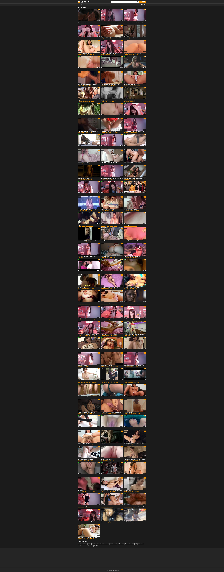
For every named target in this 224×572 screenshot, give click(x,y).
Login (145, 4)
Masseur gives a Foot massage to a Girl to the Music (110, 84)
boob (134, 272)
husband (138, 413)
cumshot (105, 132)
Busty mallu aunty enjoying (82, 225)
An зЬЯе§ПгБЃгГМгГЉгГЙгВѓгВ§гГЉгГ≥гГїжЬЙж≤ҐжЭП (87, 412)
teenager (85, 543)
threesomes (91, 132)
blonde (83, 23)
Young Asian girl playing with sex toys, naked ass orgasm (134, 318)
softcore (112, 23)
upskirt (82, 101)
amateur (125, 54)
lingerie (135, 38)
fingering (102, 163)
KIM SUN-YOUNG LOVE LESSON (129, 100)
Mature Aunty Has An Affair (105, 521)
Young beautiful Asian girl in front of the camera (109, 193)
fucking (103, 543)
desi (85, 210)
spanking (136, 257)
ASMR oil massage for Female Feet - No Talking (109, 334)
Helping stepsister (81, 490)
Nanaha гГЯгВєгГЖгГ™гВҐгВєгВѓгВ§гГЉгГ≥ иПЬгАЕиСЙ (87, 381)
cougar (138, 382)
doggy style (138, 210)
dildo (89, 163)
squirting (86, 70)
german (116, 366)
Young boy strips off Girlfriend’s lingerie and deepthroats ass (88, 240)
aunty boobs (138, 272)
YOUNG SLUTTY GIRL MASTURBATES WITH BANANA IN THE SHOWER (135, 474)
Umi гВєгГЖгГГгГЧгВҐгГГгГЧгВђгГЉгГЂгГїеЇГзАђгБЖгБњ (87, 537)
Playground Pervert (81, 100)
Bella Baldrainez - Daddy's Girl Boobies (108, 209)
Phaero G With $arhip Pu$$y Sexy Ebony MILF (132, 381)
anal (78, 163)
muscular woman (136, 70)
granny (134, 163)
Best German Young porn (82, 68)
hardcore (82, 70)
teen (104, 54)
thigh (132, 507)
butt (126, 543)
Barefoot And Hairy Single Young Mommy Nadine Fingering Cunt (135, 443)
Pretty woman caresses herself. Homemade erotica (110, 287)
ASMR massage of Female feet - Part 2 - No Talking (110, 271)
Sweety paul (103, 443)
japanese (105, 23)
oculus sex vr (92, 210)
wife (90, 226)
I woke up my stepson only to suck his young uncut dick (87, 84)
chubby (113, 460)
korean (134, 101)
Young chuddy (103, 115)
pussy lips (90, 444)
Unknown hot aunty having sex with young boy (109, 240)
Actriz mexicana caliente (82, 287)
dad (129, 543)
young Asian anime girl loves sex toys (84, 365)
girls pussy (94, 444)
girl (136, 543)
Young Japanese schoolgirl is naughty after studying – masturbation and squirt (112, 318)
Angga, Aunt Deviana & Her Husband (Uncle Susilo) (133, 162)
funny (127, 444)
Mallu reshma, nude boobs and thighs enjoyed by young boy (134, 506)
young (80, 543)
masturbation (80, 319)
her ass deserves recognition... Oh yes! (85, 178)
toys (123, 543)
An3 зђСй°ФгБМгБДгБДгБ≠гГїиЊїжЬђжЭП (85, 53)
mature (81, 132)
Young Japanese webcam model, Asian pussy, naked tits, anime (112, 178)
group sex (110, 382)
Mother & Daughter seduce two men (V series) (132, 303)
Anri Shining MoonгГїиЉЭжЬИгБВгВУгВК (131, 349)
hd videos (115, 23)
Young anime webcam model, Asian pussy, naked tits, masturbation (135, 22)
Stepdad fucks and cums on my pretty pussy (86, 459)
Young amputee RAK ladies (105, 68)
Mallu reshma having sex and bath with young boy (87, 209)
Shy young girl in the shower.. (83, 474)
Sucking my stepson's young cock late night (108, 100)
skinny (111, 543)
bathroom (83, 210)
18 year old (93, 335)
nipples (127, 23)
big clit (114, 210)
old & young (90, 23)
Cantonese (126, 428)
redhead (80, 148)
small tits (92, 101)
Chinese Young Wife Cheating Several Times (86, 303)
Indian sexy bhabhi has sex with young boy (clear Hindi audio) (89, 271)
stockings (82, 429)
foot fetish (112, 85)
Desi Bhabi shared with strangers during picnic (109, 381)
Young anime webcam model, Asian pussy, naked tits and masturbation (89, 37)
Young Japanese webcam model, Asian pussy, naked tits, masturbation (112, 53)
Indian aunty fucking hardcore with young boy (132, 256)
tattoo (115, 163)
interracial (88, 85)
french (130, 54)
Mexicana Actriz (103, 506)
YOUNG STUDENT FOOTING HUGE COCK (85, 428)
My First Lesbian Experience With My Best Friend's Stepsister (134, 193)
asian (125, 23)
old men (108, 226)
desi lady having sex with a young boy (130, 209)
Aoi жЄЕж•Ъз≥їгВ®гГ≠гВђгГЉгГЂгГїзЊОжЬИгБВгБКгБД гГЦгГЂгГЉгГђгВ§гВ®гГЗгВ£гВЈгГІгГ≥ (112, 303)
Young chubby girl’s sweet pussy (106, 459)
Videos (82, 4)
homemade (140, 543)
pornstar (104, 444)
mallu (134, 507)
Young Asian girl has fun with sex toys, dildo (85, 318)
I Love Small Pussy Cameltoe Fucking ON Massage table (133, 240)
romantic (89, 116)
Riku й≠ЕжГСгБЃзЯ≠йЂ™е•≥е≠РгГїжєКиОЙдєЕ (86, 349)
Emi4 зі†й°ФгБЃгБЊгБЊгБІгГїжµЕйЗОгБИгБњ (131, 84)
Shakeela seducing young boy (83, 115)
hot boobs (129, 272)
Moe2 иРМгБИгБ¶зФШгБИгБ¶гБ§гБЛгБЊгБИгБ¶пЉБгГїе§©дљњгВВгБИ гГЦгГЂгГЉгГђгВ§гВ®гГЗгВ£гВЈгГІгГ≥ (135, 459)
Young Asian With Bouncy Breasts (130, 521)
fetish (110, 38)
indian (128, 210)
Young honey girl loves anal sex (83, 162)
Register (141, 4)
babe (79, 23)
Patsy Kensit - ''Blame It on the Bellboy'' (131, 37)
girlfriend (138, 429)
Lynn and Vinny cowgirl (105, 256)
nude (130, 507)
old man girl (116, 226)
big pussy (86, 444)
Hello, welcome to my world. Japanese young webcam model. (134, 178)
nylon (89, 429)
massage (115, 85)
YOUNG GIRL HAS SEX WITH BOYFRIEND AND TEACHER (110, 349)
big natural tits (89, 491)
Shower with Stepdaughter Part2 (106, 365)
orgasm (134, 210)
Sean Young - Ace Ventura (105, 474)
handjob (79, 429)
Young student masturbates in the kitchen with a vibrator (134, 334)
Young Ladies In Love (81, 147)
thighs (128, 507)
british (133, 38)
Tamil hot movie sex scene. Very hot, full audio (132, 287)
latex (88, 179)
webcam (102, 23)
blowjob (82, 85)
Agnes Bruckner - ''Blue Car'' (83, 22)
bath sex (87, 210)
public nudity (106, 382)
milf (90, 85)
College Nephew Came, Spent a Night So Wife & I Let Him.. (88, 131)
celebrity (86, 23)
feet (133, 543)
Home (79, 4)
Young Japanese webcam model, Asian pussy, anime (110, 22)
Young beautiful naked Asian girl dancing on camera (87, 256)
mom (89, 543)
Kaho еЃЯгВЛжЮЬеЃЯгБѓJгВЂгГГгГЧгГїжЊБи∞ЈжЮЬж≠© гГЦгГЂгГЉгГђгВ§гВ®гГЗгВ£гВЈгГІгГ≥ (112, 490)
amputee (112, 70)
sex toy (108, 132)
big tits (102, 38)
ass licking (113, 429)
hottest (107, 241)
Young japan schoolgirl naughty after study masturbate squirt (112, 147)
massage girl (112, 226)
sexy (105, 241)
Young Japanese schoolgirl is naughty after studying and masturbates (89, 506)
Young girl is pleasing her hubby (129, 412)
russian (105, 163)
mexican (111, 210)
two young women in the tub (83, 396)
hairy (85, 85)
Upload (143, 1)
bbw (130, 226)
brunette (79, 101)
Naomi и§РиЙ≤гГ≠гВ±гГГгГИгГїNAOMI (130, 396)
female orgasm (106, 38)
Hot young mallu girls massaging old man (108, 225)
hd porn (112, 38)
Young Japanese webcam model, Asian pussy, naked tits (134, 131)
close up (102, 85)
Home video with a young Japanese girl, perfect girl (87, 521)
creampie (89, 70)
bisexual (109, 23)
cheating (118, 522)
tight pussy (90, 545)
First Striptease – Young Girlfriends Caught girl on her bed (134, 53)
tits (129, 23)
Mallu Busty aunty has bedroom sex (130, 147)
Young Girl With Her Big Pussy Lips (84, 443)
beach (81, 23)
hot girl (105, 226)
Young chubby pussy (127, 225)
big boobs (79, 226)
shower (105, 366)
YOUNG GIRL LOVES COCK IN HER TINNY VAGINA (109, 162)
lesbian (104, 429)
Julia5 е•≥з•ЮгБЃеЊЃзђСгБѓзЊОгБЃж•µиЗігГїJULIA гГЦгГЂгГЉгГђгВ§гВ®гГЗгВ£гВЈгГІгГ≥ (112, 37)
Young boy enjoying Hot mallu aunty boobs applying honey (134, 271)
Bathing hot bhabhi (127, 490)
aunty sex (110, 241)
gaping (131, 257)
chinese (135, 429)
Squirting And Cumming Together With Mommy (109, 131)
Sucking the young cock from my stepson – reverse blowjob (111, 412)
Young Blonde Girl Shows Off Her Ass (107, 396)
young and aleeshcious (128, 68)
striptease (114, 116)
